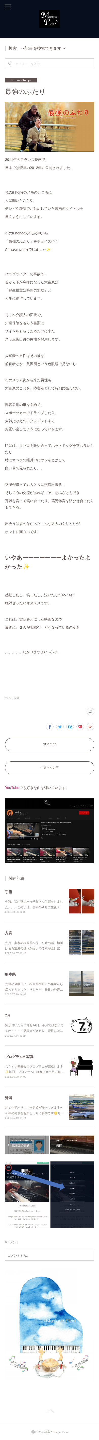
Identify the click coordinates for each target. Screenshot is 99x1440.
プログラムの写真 (19, 1056)
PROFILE (49, 744)
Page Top (49, 1411)
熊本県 (10, 973)
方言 (8, 932)
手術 (8, 891)
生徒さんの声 (49, 768)
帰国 (8, 1097)
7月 (8, 1015)
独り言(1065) (12, 697)
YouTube (12, 787)
